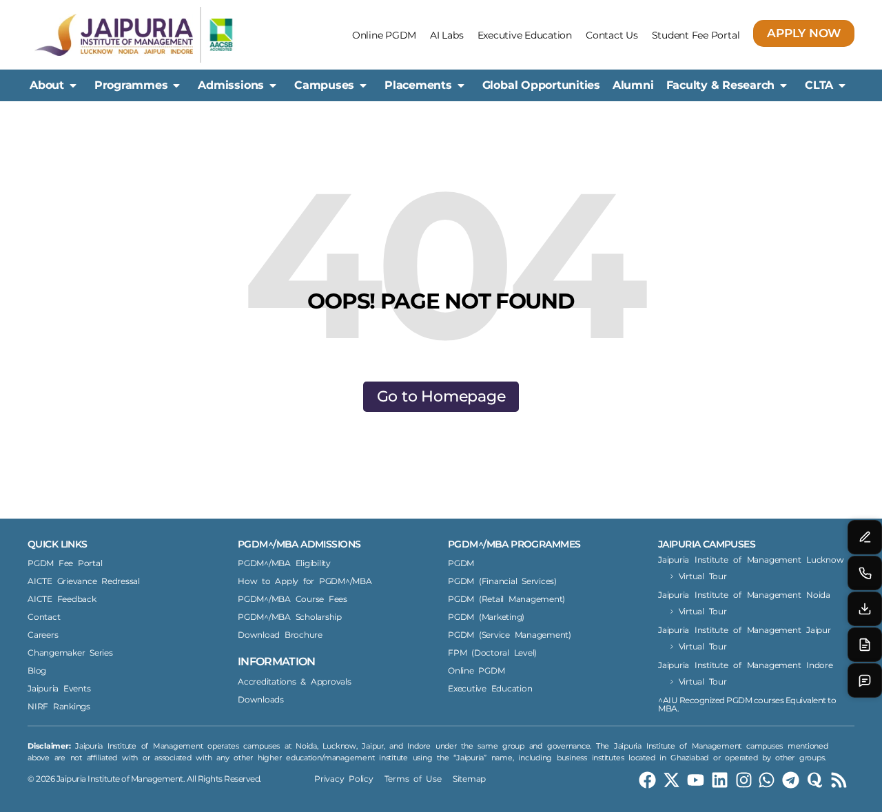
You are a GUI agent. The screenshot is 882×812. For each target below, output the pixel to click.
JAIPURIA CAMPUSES (706, 544)
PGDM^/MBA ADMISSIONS (299, 544)
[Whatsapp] (766, 780)
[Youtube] (695, 780)
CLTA (819, 85)
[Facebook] (647, 780)
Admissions (231, 85)
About (47, 85)
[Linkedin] (719, 780)
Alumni (633, 85)
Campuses (324, 85)
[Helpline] (865, 573)
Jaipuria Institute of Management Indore (745, 665)
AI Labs (446, 35)
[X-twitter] (671, 780)
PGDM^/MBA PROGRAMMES (514, 544)
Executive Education (525, 35)
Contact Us (612, 35)
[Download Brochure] (865, 609)
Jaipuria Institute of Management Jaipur (744, 630)
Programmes (131, 85)
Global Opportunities (541, 85)
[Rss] (839, 780)
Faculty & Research (720, 85)
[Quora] (814, 780)
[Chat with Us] (865, 680)
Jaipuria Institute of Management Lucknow (750, 559)
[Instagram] (743, 780)
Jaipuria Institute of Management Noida (744, 595)
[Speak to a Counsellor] (865, 537)
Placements (418, 85)
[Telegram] (790, 780)
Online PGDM (384, 35)
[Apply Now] (865, 644)
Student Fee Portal (696, 35)
